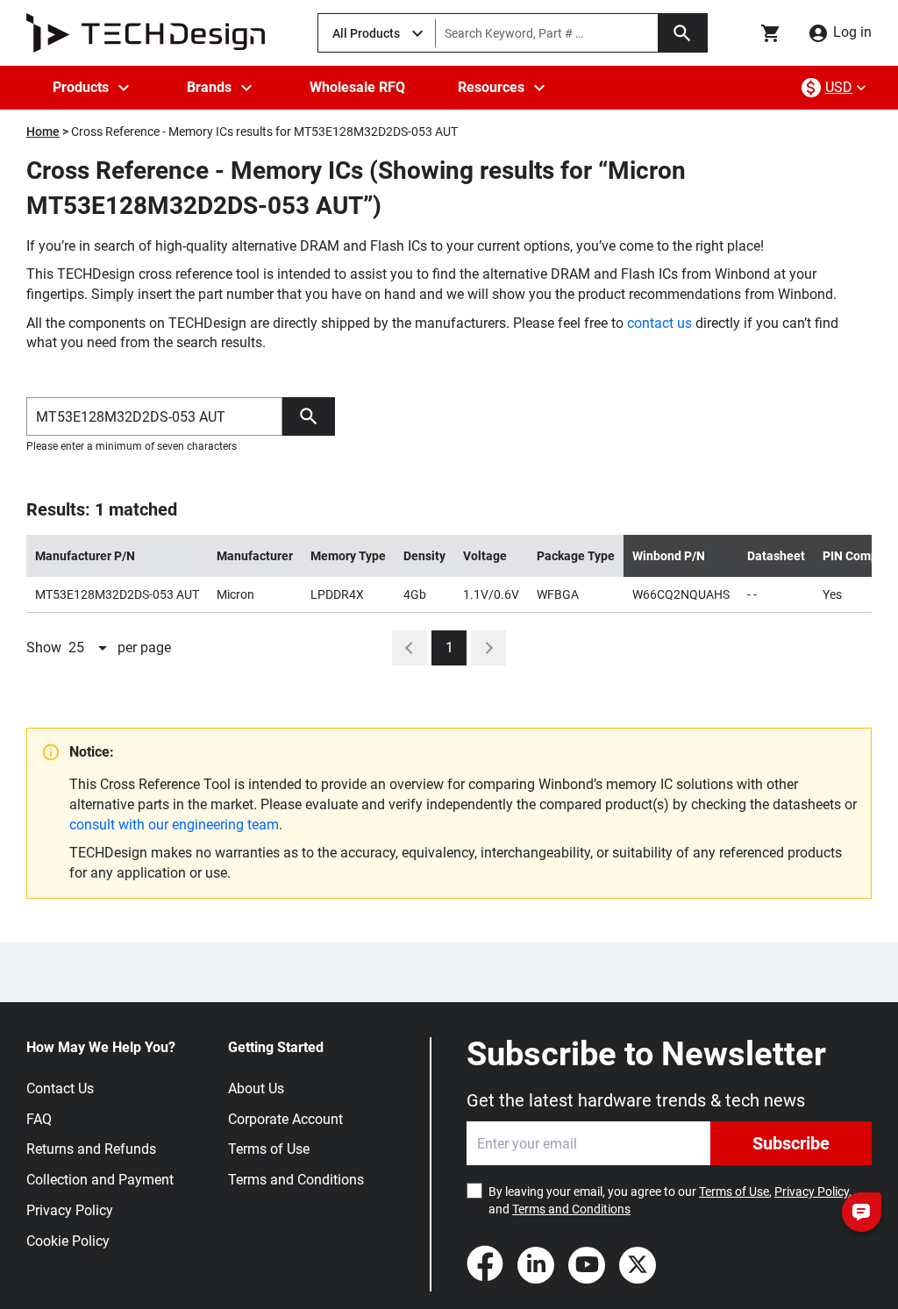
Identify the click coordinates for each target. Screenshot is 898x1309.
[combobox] (89, 648)
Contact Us (60, 1088)
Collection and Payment (100, 1179)
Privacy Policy (69, 1210)
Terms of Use (269, 1149)
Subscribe (791, 1143)
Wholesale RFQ (357, 87)
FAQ (39, 1119)
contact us (659, 323)
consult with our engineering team (174, 824)
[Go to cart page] (770, 33)
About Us (256, 1088)
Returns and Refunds (91, 1149)
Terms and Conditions (296, 1179)
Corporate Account (285, 1119)
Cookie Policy (68, 1241)
